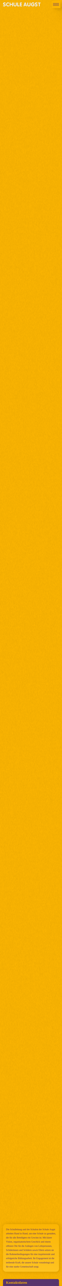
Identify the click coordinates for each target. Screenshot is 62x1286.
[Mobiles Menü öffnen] (56, 4)
